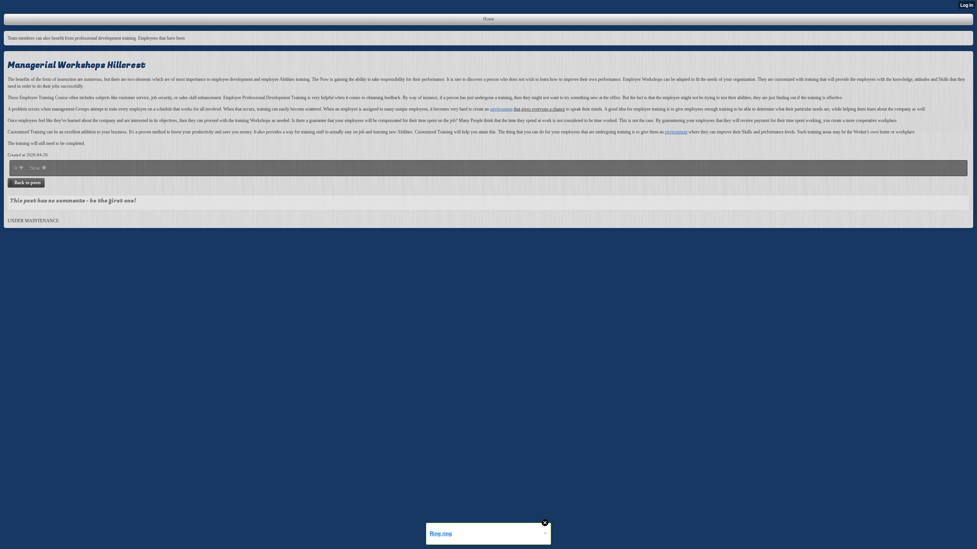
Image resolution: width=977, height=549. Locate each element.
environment (501, 109)
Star (36, 168)
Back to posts (28, 182)
